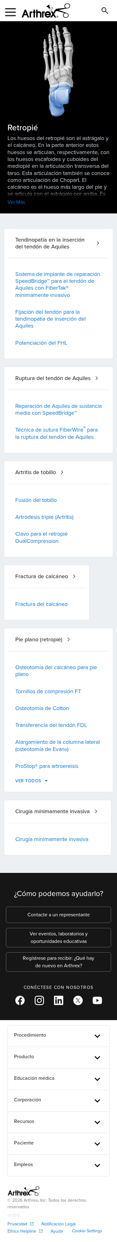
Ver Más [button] (16, 202)
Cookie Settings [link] (87, 1231)
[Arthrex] (43, 10)
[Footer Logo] (23, 1191)
